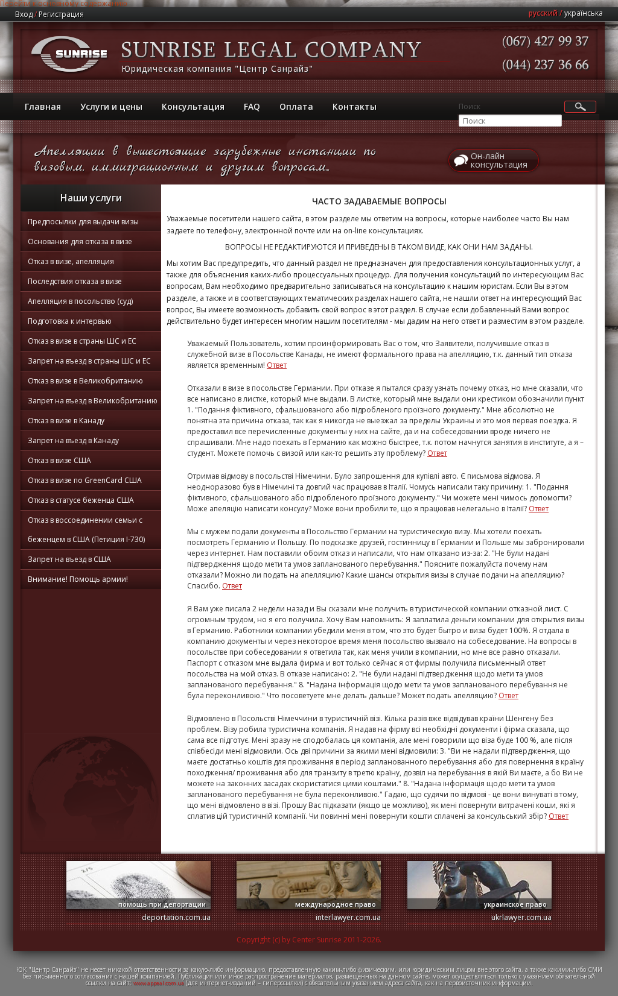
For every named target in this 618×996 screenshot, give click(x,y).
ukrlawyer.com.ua (521, 917)
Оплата (296, 106)
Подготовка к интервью (70, 321)
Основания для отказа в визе (80, 241)
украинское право (515, 904)
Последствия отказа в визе (75, 281)
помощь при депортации (162, 904)
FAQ (252, 106)
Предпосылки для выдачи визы (83, 221)
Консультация (193, 106)
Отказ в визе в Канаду (66, 420)
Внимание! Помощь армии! (78, 579)
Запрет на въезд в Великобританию (93, 401)
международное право (335, 904)
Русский (543, 13)
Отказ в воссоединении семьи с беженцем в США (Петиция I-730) (86, 529)
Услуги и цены (111, 106)
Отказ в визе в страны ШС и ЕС (82, 341)
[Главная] (70, 75)
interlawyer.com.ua (348, 917)
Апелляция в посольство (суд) (80, 301)
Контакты (355, 106)
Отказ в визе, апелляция (71, 261)
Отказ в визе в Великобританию (85, 381)
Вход (24, 14)
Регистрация (61, 14)
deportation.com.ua (176, 917)
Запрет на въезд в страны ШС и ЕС (89, 361)
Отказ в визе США (59, 460)
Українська (583, 13)
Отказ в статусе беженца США (81, 500)
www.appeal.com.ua (158, 983)
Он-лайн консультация (499, 160)
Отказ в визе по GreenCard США (85, 480)
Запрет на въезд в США (69, 559)
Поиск (469, 106)
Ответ (277, 365)
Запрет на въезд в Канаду (73, 440)
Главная (43, 106)
